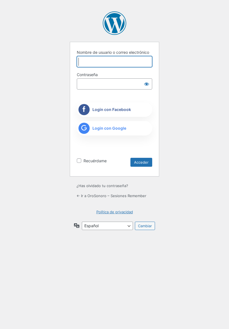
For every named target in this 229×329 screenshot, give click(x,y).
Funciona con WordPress (114, 23)
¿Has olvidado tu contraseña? (102, 185)
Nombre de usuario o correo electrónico (113, 52)
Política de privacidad (114, 212)
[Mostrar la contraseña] (146, 83)
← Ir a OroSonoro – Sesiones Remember (111, 195)
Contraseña (87, 74)
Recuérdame (95, 160)
